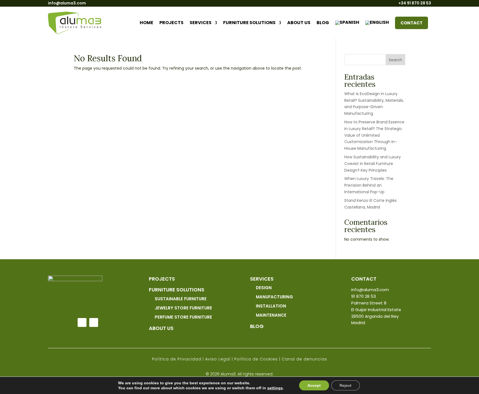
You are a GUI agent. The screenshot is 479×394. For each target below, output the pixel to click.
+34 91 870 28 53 (414, 3)
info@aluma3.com (67, 3)
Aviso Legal (217, 359)
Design (264, 288)
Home (146, 22)
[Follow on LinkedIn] (82, 322)
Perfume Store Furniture (183, 317)
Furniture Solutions (249, 22)
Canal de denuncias (304, 359)
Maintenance (271, 315)
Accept (314, 385)
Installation (271, 306)
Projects (171, 22)
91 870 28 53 (363, 296)
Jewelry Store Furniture (183, 308)
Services (201, 22)
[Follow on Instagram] (93, 322)
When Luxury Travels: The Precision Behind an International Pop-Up (368, 185)
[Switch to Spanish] (347, 23)
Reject (345, 385)
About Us (161, 328)
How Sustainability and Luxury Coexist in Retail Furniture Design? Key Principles (372, 163)
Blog (323, 22)
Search (395, 60)
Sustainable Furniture (181, 299)
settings (275, 388)
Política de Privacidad (176, 359)
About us (298, 22)
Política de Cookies (256, 359)
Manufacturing (274, 297)
